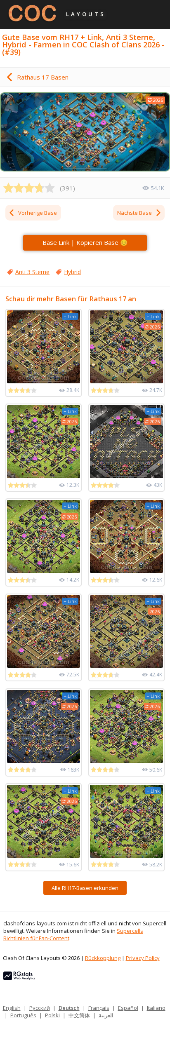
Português (23, 1015)
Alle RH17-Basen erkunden (85, 888)
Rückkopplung (102, 958)
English (12, 1007)
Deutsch (69, 1007)
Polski (52, 1015)
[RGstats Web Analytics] (19, 978)
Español (128, 1007)
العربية (106, 1015)
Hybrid (72, 272)
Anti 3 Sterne (32, 272)
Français (98, 1007)
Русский (39, 1007)
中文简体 (79, 1015)
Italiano (156, 1007)
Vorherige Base (37, 212)
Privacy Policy (143, 958)
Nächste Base (134, 212)
